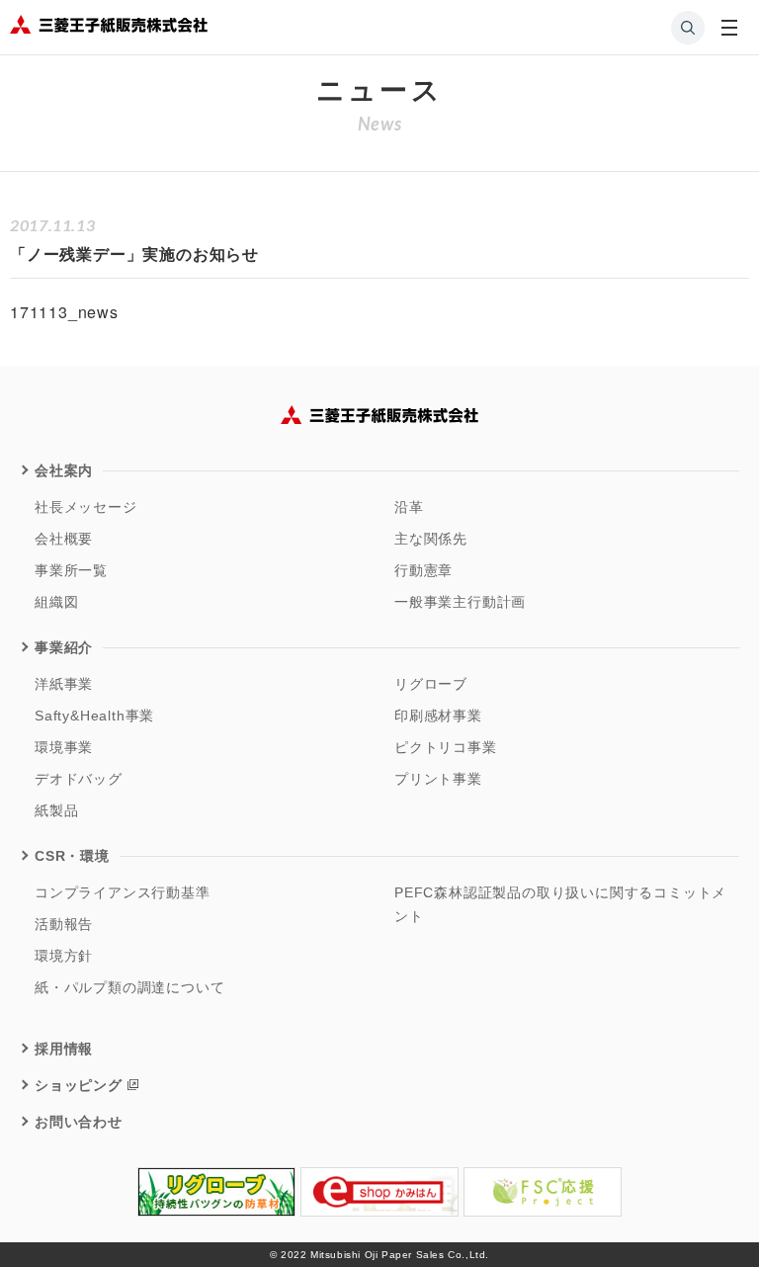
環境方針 (64, 956)
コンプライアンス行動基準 (123, 892)
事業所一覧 (71, 570)
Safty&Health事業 (94, 715)
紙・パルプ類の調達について (129, 987)
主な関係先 (430, 539)
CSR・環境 (72, 856)
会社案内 (64, 470)
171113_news (64, 311)
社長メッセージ (86, 507)
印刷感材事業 (438, 715)
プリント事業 (438, 779)
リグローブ (430, 684)
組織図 (56, 602)
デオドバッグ (79, 779)
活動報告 (64, 924)
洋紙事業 (64, 684)
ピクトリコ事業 (445, 747)
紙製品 (56, 810)
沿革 (409, 507)
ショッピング (79, 1085)
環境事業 (64, 747)
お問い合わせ (79, 1122)
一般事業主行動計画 (460, 602)
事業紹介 (64, 647)
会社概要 (64, 539)
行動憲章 (423, 570)
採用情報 (64, 1048)
